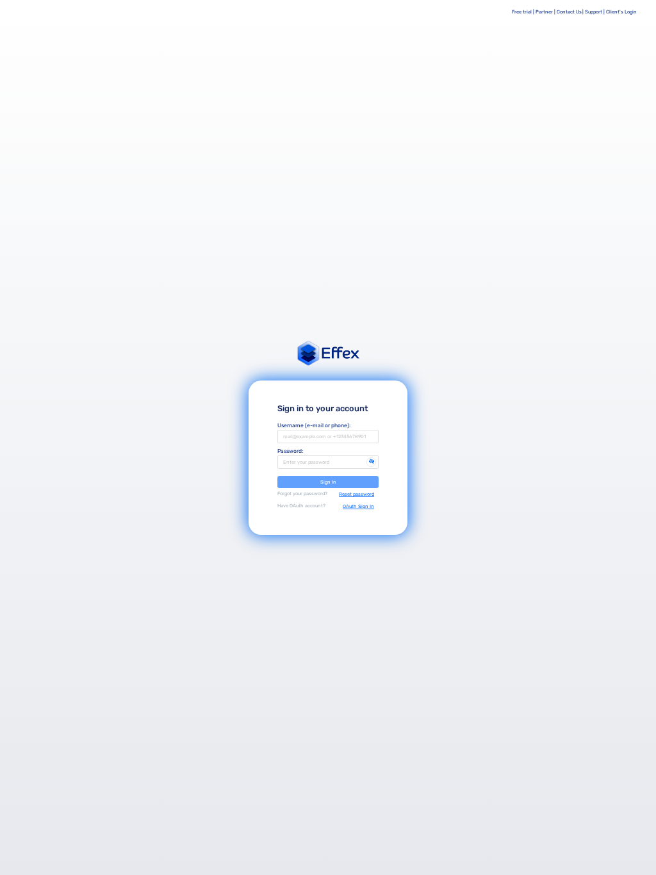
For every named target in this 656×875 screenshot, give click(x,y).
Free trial (522, 12)
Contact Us (569, 12)
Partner (544, 12)
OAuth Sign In (358, 506)
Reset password (356, 494)
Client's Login (621, 12)
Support (593, 12)
